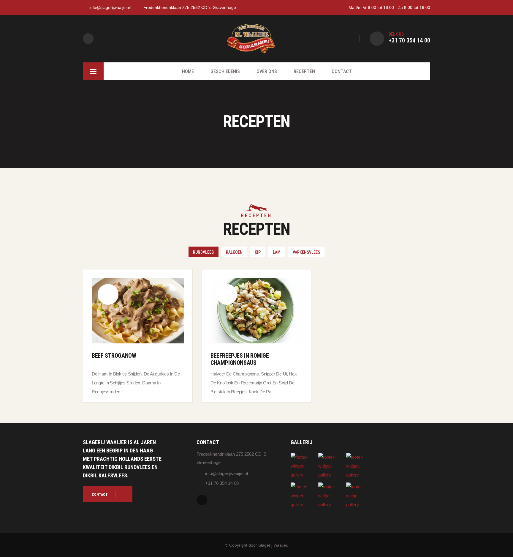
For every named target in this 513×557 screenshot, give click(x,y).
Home (188, 71)
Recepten (304, 71)
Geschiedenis (225, 71)
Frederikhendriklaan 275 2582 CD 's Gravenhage (189, 7)
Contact (342, 71)
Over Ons (266, 71)
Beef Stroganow (114, 355)
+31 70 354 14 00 (409, 40)
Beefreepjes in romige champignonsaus (239, 359)
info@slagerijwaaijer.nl (110, 7)
